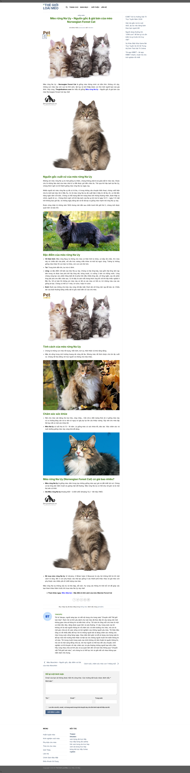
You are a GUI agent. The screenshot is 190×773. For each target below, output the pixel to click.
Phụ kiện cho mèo (49, 742)
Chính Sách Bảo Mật (50, 758)
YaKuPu (90, 27)
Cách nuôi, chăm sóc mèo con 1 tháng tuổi (100, 664)
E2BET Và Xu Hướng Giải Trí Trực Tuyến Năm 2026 (136, 18)
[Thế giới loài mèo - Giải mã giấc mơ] (53, 7)
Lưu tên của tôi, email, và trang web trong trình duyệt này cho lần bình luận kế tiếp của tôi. (79, 707)
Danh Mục (84, 7)
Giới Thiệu (95, 7)
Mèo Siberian (67, 593)
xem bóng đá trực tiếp (78, 739)
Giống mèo (81, 15)
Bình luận (49, 681)
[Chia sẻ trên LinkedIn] (88, 599)
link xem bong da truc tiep (79, 744)
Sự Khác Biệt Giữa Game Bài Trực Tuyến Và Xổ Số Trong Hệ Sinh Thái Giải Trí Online (136, 45)
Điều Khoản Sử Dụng (51, 761)
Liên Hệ (104, 7)
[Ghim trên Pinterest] (85, 599)
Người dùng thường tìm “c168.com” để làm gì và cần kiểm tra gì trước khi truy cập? (136, 36)
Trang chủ (73, 7)
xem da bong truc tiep (78, 747)
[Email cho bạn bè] (81, 599)
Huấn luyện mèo (49, 735)
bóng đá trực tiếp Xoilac (79, 749)
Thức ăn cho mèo (49, 746)
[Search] (66, 7)
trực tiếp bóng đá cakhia (79, 742)
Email (72, 698)
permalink (100, 607)
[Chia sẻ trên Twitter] (77, 599)
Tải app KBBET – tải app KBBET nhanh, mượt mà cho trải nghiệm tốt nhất (136, 54)
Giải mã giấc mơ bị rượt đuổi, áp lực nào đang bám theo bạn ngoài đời (136, 25)
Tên (47, 698)
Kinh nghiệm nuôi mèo (51, 738)
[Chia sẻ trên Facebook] (74, 599)
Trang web (99, 698)
